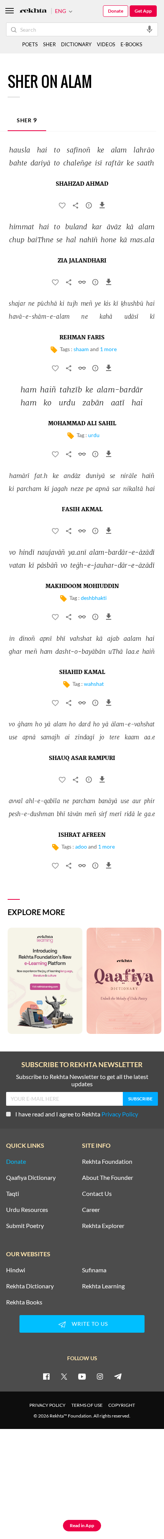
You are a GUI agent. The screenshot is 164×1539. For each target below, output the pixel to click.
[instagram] (100, 1376)
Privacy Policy (119, 1114)
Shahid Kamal (82, 672)
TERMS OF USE (87, 1405)
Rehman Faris (82, 337)
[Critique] (89, 206)
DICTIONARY (76, 44)
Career (91, 1210)
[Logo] (33, 11)
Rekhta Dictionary (30, 1286)
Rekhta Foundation (107, 1161)
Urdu (94, 435)
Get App (143, 11)
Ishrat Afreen (82, 835)
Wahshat (94, 683)
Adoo (81, 846)
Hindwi (15, 1270)
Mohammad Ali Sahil (82, 423)
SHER (49, 44)
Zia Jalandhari (82, 261)
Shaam (81, 349)
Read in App (82, 1525)
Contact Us (97, 1194)
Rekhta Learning (103, 1286)
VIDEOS (106, 44)
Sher (27, 119)
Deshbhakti (94, 598)
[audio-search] (149, 29)
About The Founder (107, 1177)
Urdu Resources (27, 1210)
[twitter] (64, 1376)
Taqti (12, 1194)
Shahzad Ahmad (82, 184)
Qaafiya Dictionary (31, 1177)
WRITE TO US (90, 1323)
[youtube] (82, 1376)
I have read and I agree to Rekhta (76, 1114)
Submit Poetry (25, 1226)
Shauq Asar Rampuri (82, 758)
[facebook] (46, 1376)
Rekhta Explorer (103, 1226)
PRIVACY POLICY (47, 1405)
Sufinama (94, 1270)
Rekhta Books (24, 1302)
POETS (30, 44)
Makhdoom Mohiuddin (82, 586)
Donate (115, 11)
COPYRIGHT (121, 1405)
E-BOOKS (131, 44)
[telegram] (118, 1376)
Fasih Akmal (82, 509)
